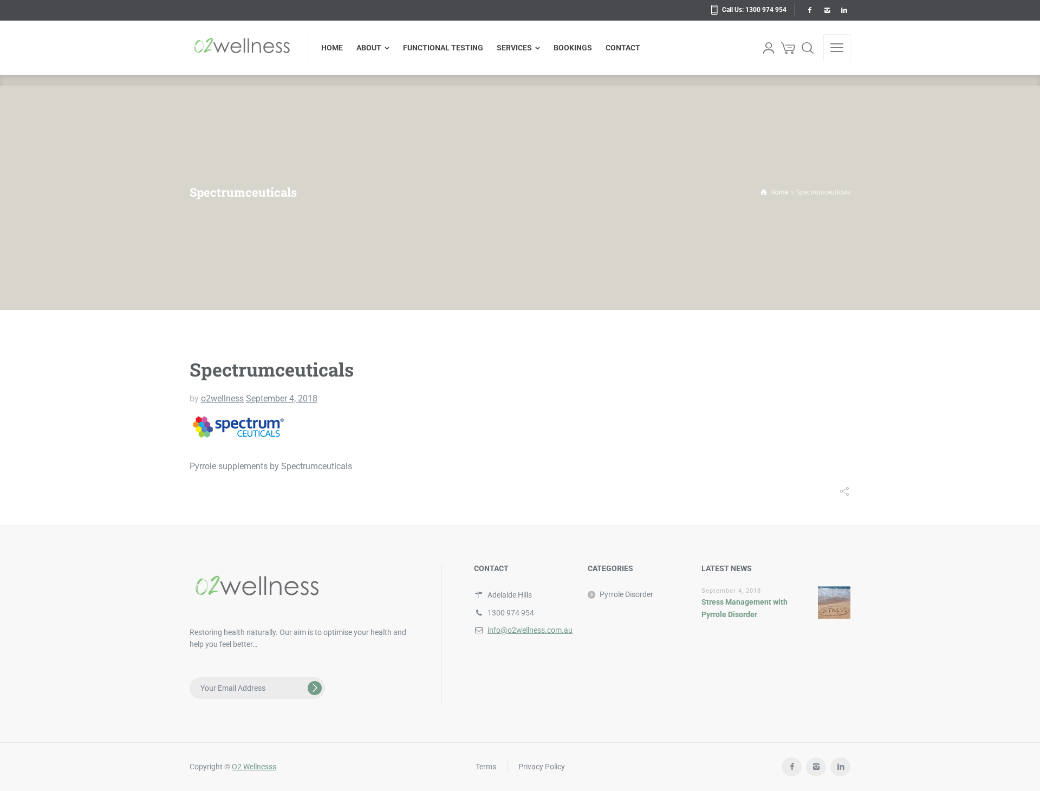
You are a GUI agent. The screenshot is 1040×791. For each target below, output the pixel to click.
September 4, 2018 (281, 398)
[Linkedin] (843, 10)
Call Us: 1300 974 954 (754, 10)
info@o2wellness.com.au (530, 630)
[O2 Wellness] (242, 48)
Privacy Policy (541, 766)
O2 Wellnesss (254, 766)
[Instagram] (826, 10)
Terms (486, 766)
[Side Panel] (836, 47)
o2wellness (222, 398)
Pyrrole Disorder (626, 594)
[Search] (807, 47)
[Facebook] (809, 10)
